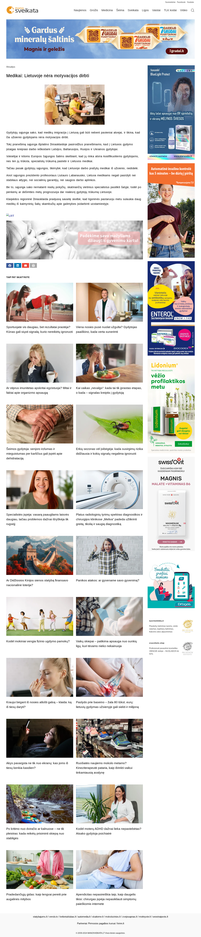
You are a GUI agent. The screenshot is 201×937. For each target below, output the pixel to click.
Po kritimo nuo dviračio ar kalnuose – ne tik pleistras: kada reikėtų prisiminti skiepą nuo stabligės (35, 833)
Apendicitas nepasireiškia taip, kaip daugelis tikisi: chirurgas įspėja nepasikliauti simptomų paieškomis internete (106, 899)
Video (183, 10)
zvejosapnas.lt (129, 916)
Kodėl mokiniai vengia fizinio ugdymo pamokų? (38, 641)
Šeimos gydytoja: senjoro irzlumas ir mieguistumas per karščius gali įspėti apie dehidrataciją (34, 453)
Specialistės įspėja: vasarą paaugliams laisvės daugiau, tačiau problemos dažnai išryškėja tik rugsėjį (37, 519)
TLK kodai (170, 10)
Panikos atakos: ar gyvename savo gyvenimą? (107, 580)
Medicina (107, 10)
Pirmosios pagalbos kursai (101, 923)
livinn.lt (120, 923)
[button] (9, 265)
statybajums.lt (40, 916)
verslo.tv (53, 916)
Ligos (145, 10)
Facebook (181, 2)
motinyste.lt (145, 916)
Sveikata (133, 10)
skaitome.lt (97, 916)
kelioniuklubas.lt (68, 916)
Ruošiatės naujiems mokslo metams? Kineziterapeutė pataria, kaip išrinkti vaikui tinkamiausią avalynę (104, 767)
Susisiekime (171, 2)
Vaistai (156, 10)
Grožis (94, 10)
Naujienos (80, 10)
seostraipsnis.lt (160, 916)
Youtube (190, 2)
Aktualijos (10, 67)
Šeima (120, 10)
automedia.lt (84, 916)
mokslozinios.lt (112, 916)
